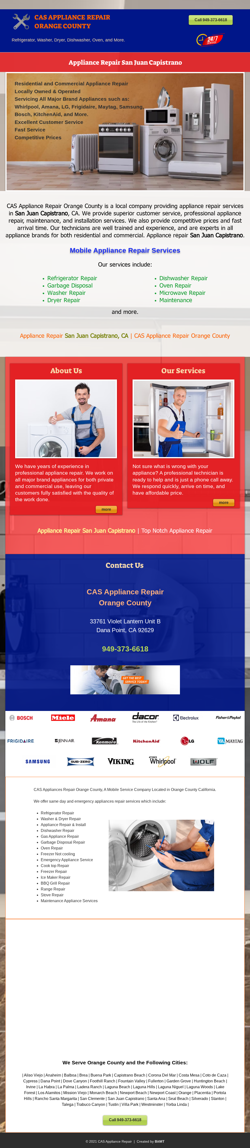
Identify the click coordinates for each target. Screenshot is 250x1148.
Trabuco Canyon (90, 1104)
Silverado (199, 1099)
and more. (125, 312)
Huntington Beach (209, 1081)
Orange (184, 1093)
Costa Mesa (189, 1075)
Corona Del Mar (162, 1075)
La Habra (47, 1087)
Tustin (113, 1104)
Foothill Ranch (102, 1081)
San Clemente (92, 1099)
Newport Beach (133, 1093)
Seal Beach (178, 1099)
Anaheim (53, 1075)
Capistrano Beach (129, 1075)
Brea (83, 1075)
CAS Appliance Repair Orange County (182, 336)
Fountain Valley (131, 1081)
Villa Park (130, 1104)
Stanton (217, 1099)
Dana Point (50, 1081)
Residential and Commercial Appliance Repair (71, 83)
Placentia (202, 1093)
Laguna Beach (117, 1087)
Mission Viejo (75, 1093)
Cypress (30, 1081)
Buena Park (101, 1075)
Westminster (152, 1104)
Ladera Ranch (89, 1087)
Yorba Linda (176, 1104)
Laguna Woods (200, 1087)
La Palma (66, 1087)
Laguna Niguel (171, 1087)
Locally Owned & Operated (48, 91)
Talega (67, 1104)
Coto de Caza (214, 1075)
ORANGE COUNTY (62, 26)
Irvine (31, 1087)
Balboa (70, 1075)
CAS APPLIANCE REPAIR (72, 17)
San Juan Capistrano (126, 1099)
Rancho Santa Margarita (56, 1099)
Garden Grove (179, 1081)
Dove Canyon (75, 1081)
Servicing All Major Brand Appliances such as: (72, 99)
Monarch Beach (103, 1093)
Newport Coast (163, 1093)
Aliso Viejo (33, 1075)
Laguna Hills (144, 1087)
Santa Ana (156, 1099)
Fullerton (156, 1081)
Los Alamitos (49, 1093)
